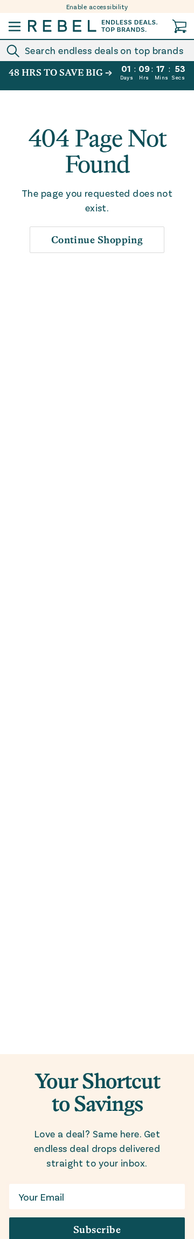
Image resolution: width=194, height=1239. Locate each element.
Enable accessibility (97, 6)
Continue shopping (97, 239)
